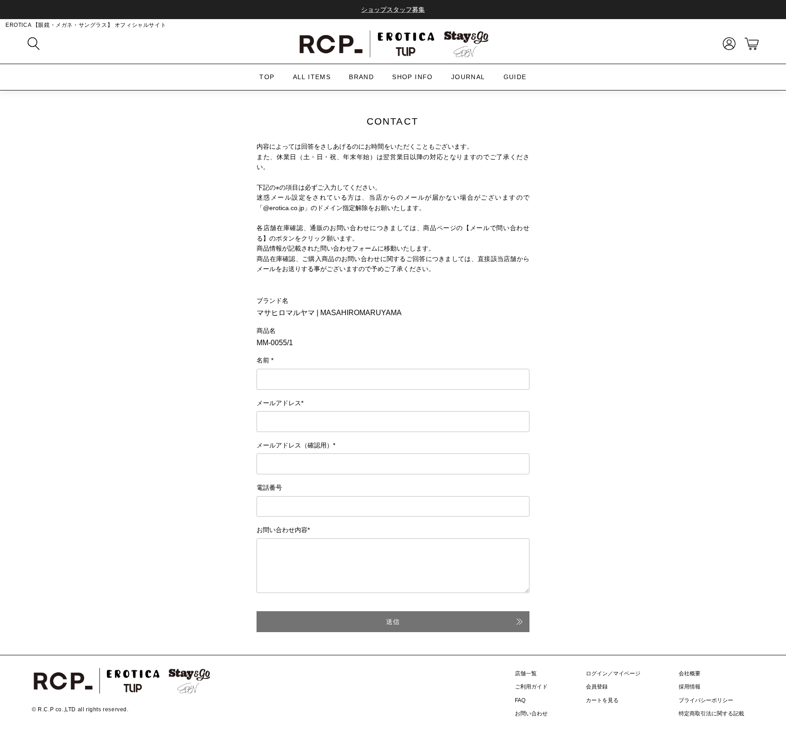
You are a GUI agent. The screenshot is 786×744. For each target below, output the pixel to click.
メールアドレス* (280, 403)
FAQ (520, 700)
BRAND (361, 76)
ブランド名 (272, 300)
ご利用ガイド (531, 687)
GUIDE (515, 76)
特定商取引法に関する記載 (711, 713)
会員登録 (597, 687)
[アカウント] (727, 43)
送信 (393, 621)
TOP (266, 76)
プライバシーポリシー (706, 700)
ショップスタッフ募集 (393, 9)
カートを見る (602, 700)
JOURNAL (468, 76)
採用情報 (689, 687)
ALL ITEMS (312, 76)
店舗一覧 (526, 673)
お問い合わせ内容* (283, 529)
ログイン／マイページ (613, 673)
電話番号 (269, 487)
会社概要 (689, 673)
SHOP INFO (412, 76)
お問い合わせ (531, 713)
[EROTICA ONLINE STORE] (393, 43)
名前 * (265, 360)
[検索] (33, 43)
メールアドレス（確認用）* (296, 445)
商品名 (266, 330)
